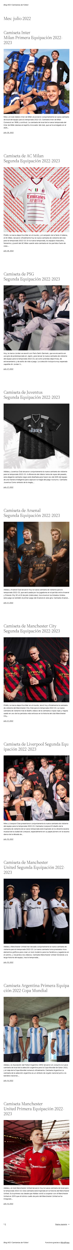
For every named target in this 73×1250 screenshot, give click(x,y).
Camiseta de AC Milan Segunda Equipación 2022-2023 (32, 158)
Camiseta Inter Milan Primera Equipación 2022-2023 (33, 37)
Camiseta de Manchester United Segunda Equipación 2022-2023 (34, 867)
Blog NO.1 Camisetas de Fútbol (16, 5)
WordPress (65, 1243)
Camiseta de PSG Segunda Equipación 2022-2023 (32, 276)
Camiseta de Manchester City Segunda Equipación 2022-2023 (32, 628)
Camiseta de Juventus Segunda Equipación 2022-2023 (32, 395)
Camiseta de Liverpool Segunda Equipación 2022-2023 (36, 746)
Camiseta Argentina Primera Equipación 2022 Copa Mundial (36, 988)
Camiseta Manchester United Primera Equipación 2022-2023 (34, 1108)
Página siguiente (62, 1224)
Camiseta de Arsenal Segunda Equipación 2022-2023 (32, 513)
